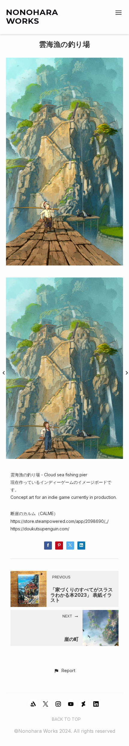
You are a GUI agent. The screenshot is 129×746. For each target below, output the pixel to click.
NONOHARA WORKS (32, 17)
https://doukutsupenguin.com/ (39, 528)
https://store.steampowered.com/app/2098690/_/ (59, 521)
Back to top (66, 719)
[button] (64, 671)
